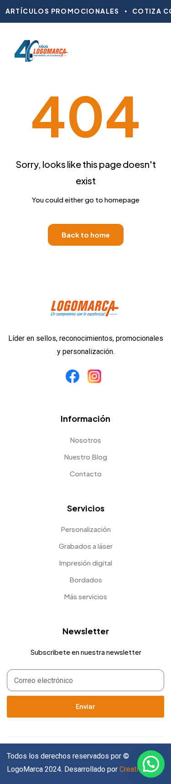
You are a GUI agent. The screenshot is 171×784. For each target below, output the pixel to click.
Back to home (86, 234)
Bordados (85, 579)
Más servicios (85, 596)
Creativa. (133, 769)
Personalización (86, 529)
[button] (151, 764)
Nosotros (85, 439)
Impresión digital (85, 562)
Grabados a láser (86, 545)
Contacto (86, 473)
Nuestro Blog (85, 456)
